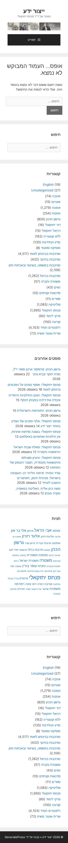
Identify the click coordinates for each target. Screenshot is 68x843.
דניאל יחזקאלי (51, 231)
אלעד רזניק (31, 536)
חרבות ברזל (35, 550)
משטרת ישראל (29, 561)
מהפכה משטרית (37, 555)
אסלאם (56, 543)
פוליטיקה (54, 304)
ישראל (57, 555)
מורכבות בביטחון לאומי (45, 254)
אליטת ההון (47, 536)
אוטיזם (55, 202)
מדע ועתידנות (51, 242)
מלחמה (15, 555)
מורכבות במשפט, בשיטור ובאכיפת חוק (34, 265)
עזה (12, 566)
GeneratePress (15, 837)
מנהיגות (56, 560)
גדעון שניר (30, 543)
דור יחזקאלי (52, 225)
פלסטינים (21, 571)
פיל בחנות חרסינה (35, 571)
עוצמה (18, 566)
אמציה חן (17, 536)
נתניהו (42, 566)
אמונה (56, 208)
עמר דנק (56, 571)
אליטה (57, 537)
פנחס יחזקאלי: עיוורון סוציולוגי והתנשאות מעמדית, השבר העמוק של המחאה (35, 462)
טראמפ (23, 550)
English (48, 184)
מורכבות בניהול (50, 276)
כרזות (51, 555)
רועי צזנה (31, 584)
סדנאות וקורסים (49, 293)
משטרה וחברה (50, 281)
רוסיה (40, 584)
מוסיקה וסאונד (50, 248)
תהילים (21, 588)
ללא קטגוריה (51, 236)
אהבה (56, 196)
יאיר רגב (14, 550)
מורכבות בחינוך (50, 259)
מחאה (23, 555)
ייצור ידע (34, 11)
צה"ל (16, 578)
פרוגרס (23, 578)
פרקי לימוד (53, 316)
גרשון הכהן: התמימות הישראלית (38, 410)
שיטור (45, 588)
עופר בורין (29, 566)
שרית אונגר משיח (48, 333)
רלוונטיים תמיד (50, 327)
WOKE (56, 530)
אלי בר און (18, 530)
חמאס (47, 550)
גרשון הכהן (53, 219)
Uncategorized (42, 190)
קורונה (56, 322)
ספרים (56, 299)
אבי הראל (43, 530)
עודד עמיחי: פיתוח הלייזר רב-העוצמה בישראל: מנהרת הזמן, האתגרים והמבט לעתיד (35, 478)
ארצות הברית (43, 543)
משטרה (45, 560)
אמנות (56, 213)
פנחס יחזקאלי (51, 310)
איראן (30, 530)
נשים (57, 287)
